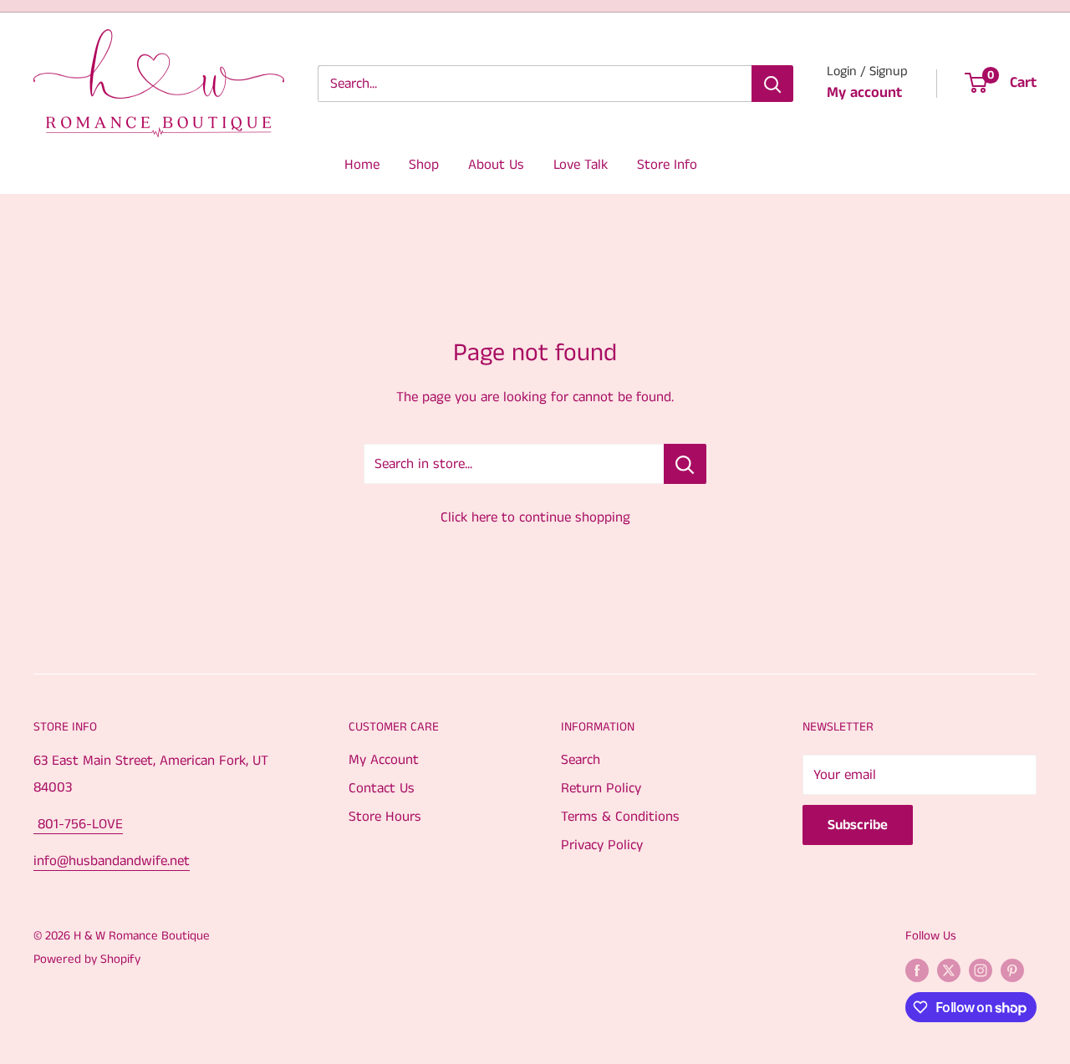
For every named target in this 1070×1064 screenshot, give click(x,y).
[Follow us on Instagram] (980, 969)
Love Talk (580, 165)
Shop (424, 165)
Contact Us (382, 788)
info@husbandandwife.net (111, 861)
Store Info (667, 165)
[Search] (772, 83)
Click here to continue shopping (535, 517)
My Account (384, 760)
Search (580, 760)
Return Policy (601, 788)
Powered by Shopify (86, 959)
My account (864, 93)
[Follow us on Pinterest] (1012, 969)
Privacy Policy (602, 845)
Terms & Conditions (620, 817)
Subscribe (858, 825)
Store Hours (385, 817)
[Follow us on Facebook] (917, 969)
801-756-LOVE (78, 824)
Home (362, 165)
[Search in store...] (685, 464)
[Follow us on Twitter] (948, 969)
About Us (496, 165)
